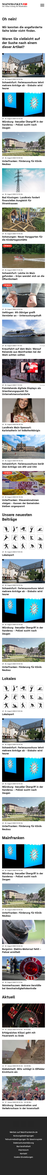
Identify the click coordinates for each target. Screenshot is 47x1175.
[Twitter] (24, 1124)
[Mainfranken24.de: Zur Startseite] (14, 5)
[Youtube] (31, 1124)
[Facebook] (16, 1124)
